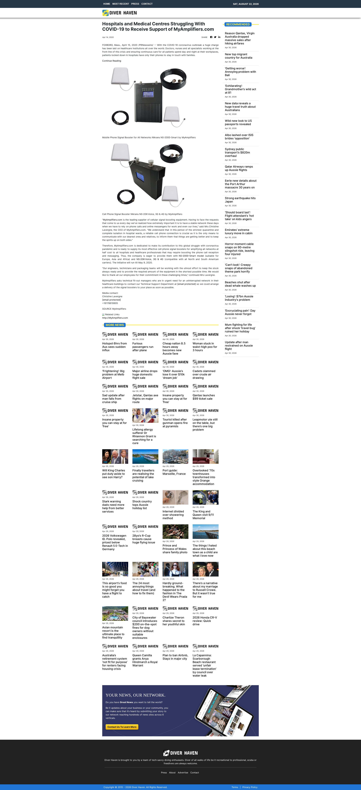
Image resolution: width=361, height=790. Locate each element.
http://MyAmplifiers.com (115, 317)
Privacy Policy (249, 787)
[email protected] (111, 299)
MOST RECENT (120, 4)
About (172, 772)
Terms (235, 787)
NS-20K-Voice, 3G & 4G (150, 259)
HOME (106, 4)
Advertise (183, 772)
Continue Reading (111, 60)
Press (164, 772)
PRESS (135, 4)
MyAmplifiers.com (112, 219)
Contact (194, 772)
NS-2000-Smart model (191, 255)
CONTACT (147, 4)
